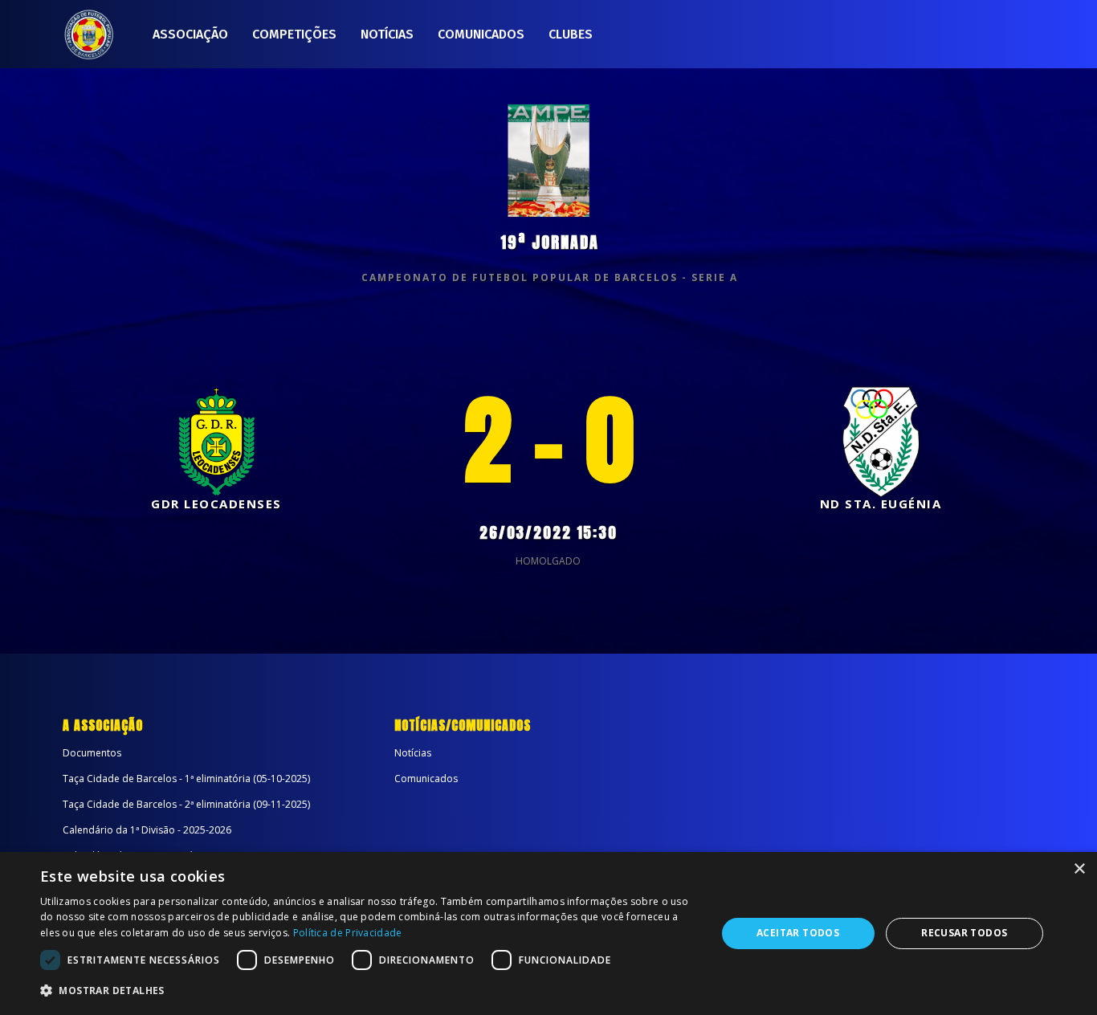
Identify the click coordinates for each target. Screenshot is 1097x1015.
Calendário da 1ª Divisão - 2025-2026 (147, 830)
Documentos (92, 753)
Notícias (387, 34)
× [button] (1079, 869)
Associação (190, 34)
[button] (367, 991)
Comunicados (481, 34)
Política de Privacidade (347, 933)
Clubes (570, 34)
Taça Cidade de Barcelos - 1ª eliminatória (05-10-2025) (186, 778)
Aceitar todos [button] (797, 933)
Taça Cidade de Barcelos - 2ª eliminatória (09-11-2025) (186, 804)
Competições (294, 34)
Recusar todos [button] (964, 933)
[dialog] (548, 933)
